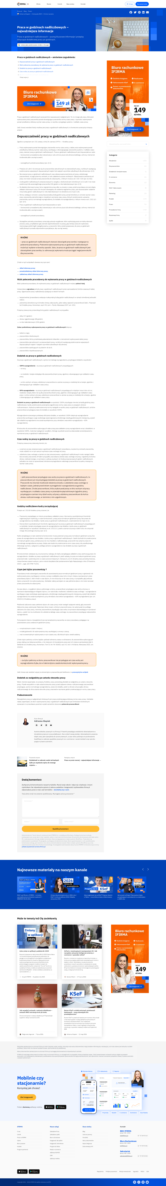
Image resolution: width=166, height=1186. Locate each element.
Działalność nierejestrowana (118, 171)
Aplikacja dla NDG (55, 1152)
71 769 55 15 (144, 1136)
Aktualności (112, 161)
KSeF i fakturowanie (115, 188)
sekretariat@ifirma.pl (126, 1156)
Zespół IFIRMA (26, 977)
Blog (84, 1131)
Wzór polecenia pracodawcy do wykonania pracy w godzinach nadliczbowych (46, 65)
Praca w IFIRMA (21, 1137)
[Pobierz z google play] (61, 1107)
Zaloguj (131, 4)
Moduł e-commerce (55, 1149)
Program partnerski (22, 1149)
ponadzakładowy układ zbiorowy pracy (34, 271)
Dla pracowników (114, 166)
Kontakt (19, 1146)
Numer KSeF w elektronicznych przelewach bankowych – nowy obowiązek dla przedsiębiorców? (79, 1012)
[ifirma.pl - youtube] (147, 1182)
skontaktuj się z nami (61, 790)
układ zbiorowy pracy (27, 268)
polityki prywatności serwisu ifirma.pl (33, 847)
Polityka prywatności (111, 1171)
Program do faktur (55, 1146)
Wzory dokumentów (88, 1140)
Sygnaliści (135, 1171)
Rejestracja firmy (114, 215)
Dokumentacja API (88, 1146)
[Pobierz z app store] (49, 1107)
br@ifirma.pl (123, 1146)
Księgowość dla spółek (56, 1140)
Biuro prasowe (21, 1143)
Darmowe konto (142, 4)
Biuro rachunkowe (55, 1137)
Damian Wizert (71, 977)
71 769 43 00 (144, 1156)
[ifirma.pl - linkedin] (143, 1182)
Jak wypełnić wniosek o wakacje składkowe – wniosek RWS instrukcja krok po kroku (36, 1011)
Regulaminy (100, 1171)
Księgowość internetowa (56, 1143)
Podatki (111, 199)
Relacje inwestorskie (125, 1171)
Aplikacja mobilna (55, 1158)
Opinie (19, 1140)
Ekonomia (112, 182)
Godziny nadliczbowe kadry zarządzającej (34, 75)
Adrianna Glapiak (25, 14)
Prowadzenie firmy (115, 210)
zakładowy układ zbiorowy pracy (31, 274)
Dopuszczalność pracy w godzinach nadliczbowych (37, 62)
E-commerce (113, 177)
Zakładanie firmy (54, 1131)
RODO (142, 1171)
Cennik (19, 1134)
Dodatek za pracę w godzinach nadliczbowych (35, 68)
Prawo (111, 204)
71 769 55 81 (144, 1146)
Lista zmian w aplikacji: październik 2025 (34, 951)
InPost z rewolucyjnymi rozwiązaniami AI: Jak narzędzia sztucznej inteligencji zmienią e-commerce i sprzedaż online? (80, 953)
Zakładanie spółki (55, 1134)
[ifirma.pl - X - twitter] (138, 1182)
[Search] (146, 144)
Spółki (111, 221)
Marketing (112, 193)
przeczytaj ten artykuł (80, 672)
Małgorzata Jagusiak (28, 1034)
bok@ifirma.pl (124, 1136)
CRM (51, 1155)
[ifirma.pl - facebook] (134, 1182)
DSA (147, 1171)
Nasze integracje (87, 1143)
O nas (18, 1131)
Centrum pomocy (87, 1134)
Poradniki (85, 1137)
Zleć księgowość (26, 1097)
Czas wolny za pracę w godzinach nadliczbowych (36, 71)
